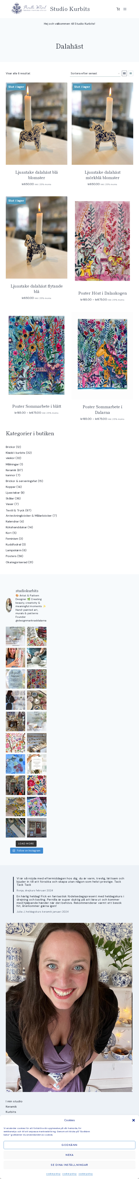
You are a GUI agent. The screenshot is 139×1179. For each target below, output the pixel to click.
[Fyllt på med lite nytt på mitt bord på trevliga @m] (15, 721)
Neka (69, 1155)
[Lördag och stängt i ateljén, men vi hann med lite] (15, 806)
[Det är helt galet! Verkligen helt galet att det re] (36, 742)
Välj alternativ (35, 423)
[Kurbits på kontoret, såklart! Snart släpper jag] (15, 827)
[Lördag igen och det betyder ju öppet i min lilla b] (15, 700)
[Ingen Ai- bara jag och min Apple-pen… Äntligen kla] (15, 742)
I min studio (14, 1101)
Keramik (11, 1106)
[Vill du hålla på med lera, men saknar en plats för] (36, 764)
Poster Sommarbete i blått (36, 406)
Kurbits (11, 1112)
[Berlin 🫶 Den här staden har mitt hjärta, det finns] (15, 785)
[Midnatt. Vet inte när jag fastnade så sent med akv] (36, 806)
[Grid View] (124, 73)
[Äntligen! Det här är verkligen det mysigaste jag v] (36, 636)
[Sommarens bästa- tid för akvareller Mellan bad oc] (36, 785)
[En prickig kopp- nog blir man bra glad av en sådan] (15, 657)
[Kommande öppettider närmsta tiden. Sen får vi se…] (36, 721)
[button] (133, 1120)
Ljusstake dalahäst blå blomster (36, 174)
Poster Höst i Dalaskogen (102, 293)
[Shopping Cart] (118, 9)
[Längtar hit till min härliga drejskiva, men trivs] (36, 657)
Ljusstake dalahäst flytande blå (36, 288)
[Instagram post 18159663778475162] (36, 700)
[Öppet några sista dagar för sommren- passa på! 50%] (36, 827)
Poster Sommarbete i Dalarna (102, 409)
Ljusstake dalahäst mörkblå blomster (103, 174)
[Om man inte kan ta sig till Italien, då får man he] (15, 764)
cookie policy (53, 1173)
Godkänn (69, 1145)
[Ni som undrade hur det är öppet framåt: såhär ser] (15, 636)
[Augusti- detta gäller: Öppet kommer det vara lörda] (15, 679)
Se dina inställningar (69, 1164)
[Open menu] (124, 9)
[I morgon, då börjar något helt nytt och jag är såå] (36, 679)
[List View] (130, 73)
